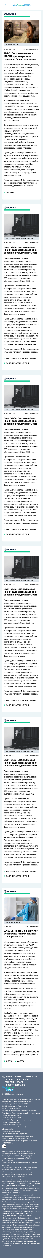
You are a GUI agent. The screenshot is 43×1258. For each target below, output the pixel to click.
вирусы (9, 1061)
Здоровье (7, 1076)
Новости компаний (15, 1085)
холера (20, 1061)
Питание (9, 1079)
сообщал (31, 180)
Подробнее (16, 1193)
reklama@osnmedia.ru (27, 1127)
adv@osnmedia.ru (8, 1129)
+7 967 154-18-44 (15, 1118)
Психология (23, 1079)
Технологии (30, 1076)
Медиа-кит (23, 1134)
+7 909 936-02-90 (15, 1124)
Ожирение (10, 192)
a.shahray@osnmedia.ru (14, 1115)
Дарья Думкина (33, 49)
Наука (18, 1076)
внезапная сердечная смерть (20, 359)
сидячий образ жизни (17, 363)
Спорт (20, 1082)
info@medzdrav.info (14, 1108)
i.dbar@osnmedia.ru (13, 1122)
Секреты (9, 1082)
